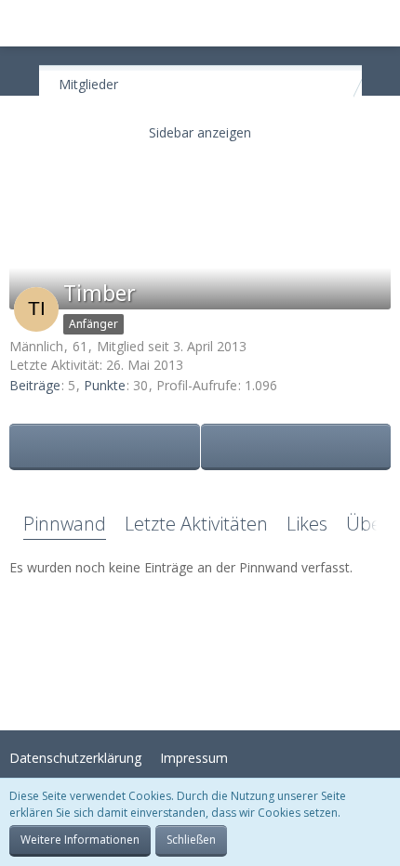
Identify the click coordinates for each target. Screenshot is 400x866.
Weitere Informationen (80, 839)
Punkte (105, 385)
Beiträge (34, 385)
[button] (24, 23)
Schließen (191, 839)
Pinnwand (64, 523)
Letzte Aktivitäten (196, 523)
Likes (307, 523)
